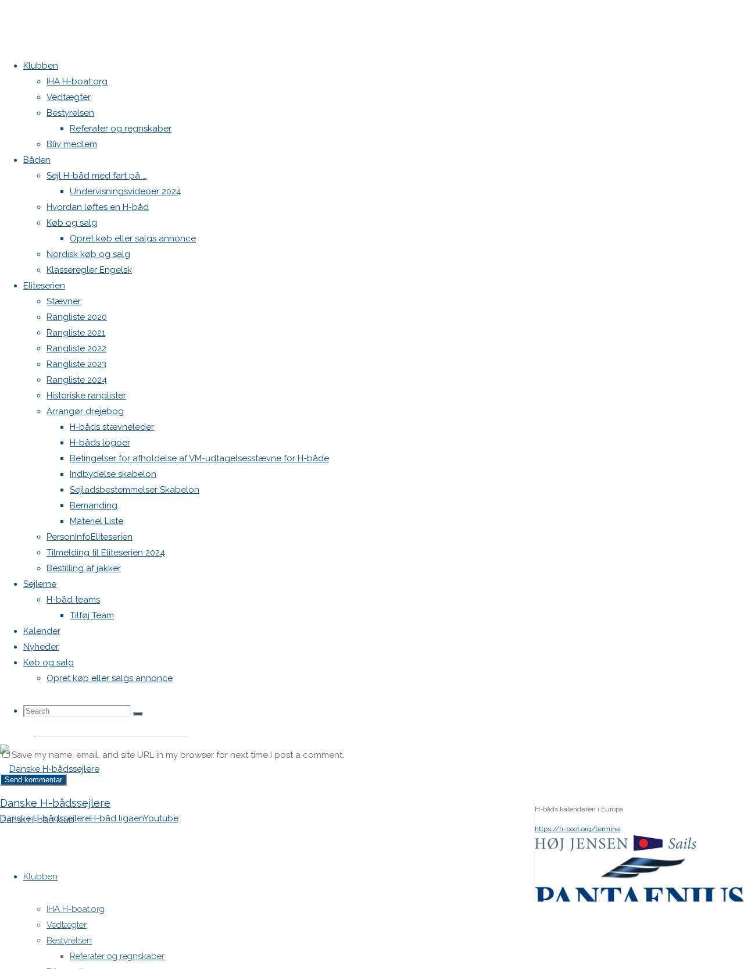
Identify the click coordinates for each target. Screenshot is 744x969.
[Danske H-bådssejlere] (49, 769)
